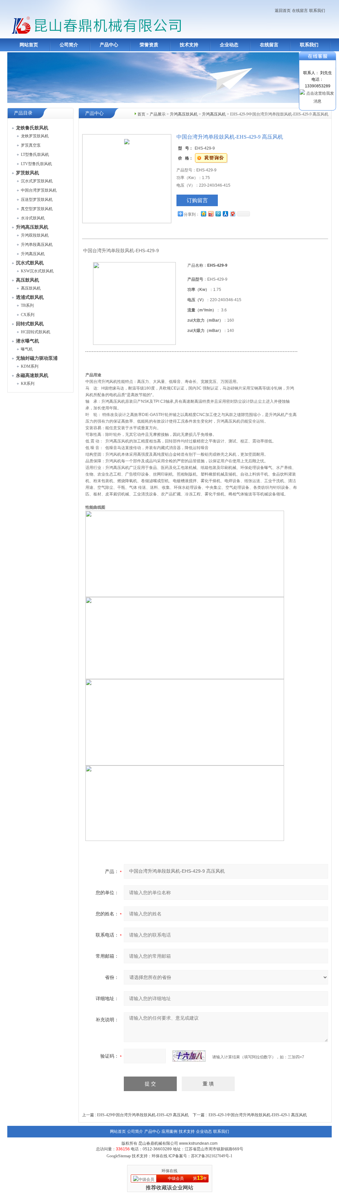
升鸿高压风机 (33, 254)
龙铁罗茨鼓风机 (35, 136)
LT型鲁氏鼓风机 (35, 154)
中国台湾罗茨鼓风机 (39, 190)
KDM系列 (29, 366)
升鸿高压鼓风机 (184, 114)
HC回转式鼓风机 (35, 332)
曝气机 (27, 349)
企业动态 (229, 44)
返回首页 (283, 10)
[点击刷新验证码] (189, 1056)
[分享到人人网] (225, 213)
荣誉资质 (149, 44)
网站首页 (29, 44)
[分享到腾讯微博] (217, 213)
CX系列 (27, 314)
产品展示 (158, 114)
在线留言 (300, 10)
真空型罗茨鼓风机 (37, 209)
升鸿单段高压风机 (37, 244)
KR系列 (27, 383)
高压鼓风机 (31, 288)
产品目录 (23, 113)
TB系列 (27, 305)
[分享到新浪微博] (210, 213)
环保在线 (169, 1171)
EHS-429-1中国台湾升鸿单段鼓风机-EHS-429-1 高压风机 (258, 1115)
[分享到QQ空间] (203, 213)
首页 (141, 114)
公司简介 (69, 44)
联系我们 (317, 10)
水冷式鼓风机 (33, 218)
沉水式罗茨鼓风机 (37, 181)
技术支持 (189, 44)
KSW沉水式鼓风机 (37, 271)
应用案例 (169, 1131)
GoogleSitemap (119, 1156)
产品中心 (109, 44)
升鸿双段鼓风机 (35, 235)
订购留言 (197, 200)
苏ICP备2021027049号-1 (211, 1156)
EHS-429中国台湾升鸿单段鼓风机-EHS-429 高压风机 (143, 1115)
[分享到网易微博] (232, 213)
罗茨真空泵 (31, 145)
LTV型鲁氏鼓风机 (36, 163)
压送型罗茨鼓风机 (37, 199)
